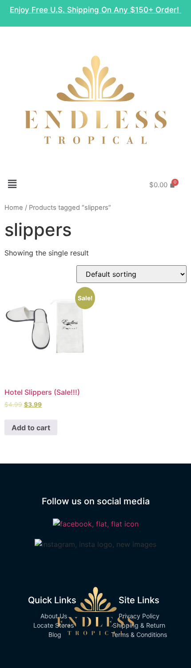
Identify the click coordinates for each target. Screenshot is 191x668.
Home (13, 208)
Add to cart (31, 427)
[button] (12, 184)
